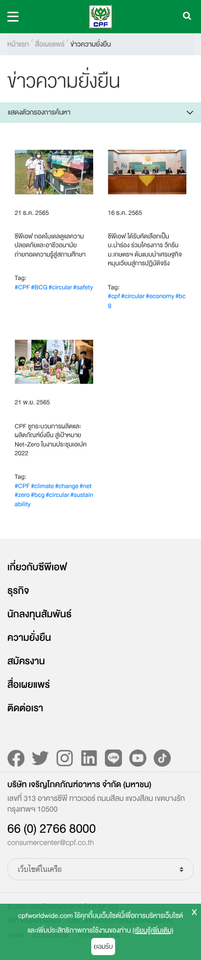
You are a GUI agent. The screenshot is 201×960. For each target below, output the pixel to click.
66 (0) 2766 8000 (51, 829)
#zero (22, 495)
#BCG (39, 287)
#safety (83, 287)
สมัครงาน (26, 661)
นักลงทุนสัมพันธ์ (39, 614)
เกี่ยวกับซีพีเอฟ (37, 567)
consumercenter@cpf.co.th (50, 843)
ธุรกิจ (18, 591)
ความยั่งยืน (29, 638)
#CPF (22, 287)
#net (86, 486)
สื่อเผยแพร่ (49, 44)
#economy (160, 296)
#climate (42, 486)
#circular (60, 287)
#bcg (37, 495)
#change (67, 486)
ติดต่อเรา (25, 708)
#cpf (114, 296)
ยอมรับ (103, 946)
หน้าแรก (18, 44)
